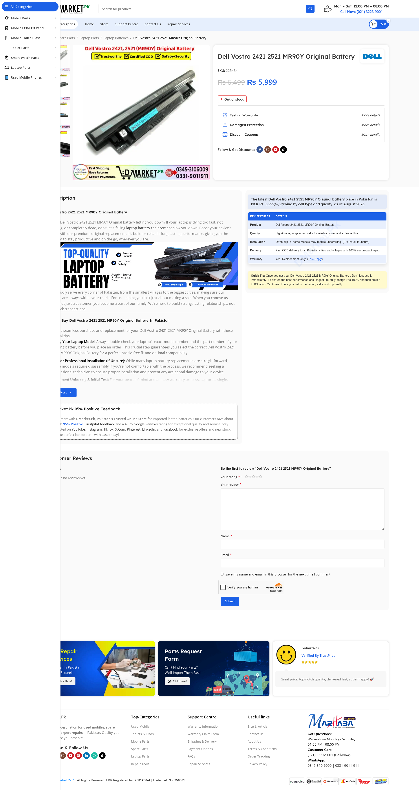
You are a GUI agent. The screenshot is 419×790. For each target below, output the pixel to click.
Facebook (170, 429)
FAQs (191, 756)
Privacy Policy (257, 764)
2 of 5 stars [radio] (250, 476)
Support (195, 717)
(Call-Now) (342, 755)
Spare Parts (66, 38)
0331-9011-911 (347, 765)
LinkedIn (148, 429)
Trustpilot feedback (99, 424)
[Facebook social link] (259, 149)
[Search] (310, 9)
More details (370, 134)
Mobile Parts (140, 741)
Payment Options (200, 749)
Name (226, 536)
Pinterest (133, 429)
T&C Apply (315, 259)
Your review (231, 484)
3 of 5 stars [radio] (253, 476)
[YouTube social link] (275, 149)
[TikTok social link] (283, 149)
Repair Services (199, 764)
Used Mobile (140, 726)
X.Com (120, 429)
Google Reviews (146, 424)
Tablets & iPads (142, 734)
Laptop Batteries (116, 38)
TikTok (108, 429)
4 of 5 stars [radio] (257, 476)
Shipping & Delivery (202, 741)
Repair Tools (140, 764)
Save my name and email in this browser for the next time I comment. (278, 574)
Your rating (230, 477)
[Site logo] (67, 8)
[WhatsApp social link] (94, 755)
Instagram (94, 429)
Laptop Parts (89, 38)
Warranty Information (204, 726)
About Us (254, 741)
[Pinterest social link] (78, 755)
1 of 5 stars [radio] (246, 476)
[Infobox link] (356, 8)
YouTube (78, 429)
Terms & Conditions (262, 749)
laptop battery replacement (149, 227)
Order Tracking (259, 756)
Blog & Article (257, 726)
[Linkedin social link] (86, 755)
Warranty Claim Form (203, 734)
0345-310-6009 (320, 765)
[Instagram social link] (267, 149)
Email (226, 554)
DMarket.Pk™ (65, 780)
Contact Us (255, 734)
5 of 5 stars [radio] (260, 476)
